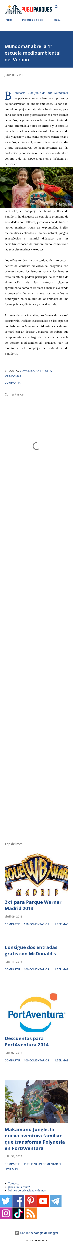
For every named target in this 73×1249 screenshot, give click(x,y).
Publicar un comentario (42, 1164)
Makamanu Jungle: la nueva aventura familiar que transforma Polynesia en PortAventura (35, 1138)
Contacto (13, 1183)
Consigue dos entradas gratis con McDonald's (31, 950)
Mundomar (13, 376)
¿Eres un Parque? (19, 1187)
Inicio (8, 20)
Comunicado (29, 371)
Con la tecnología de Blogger (38, 1233)
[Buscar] (56, 7)
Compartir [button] (12, 382)
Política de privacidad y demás (27, 1190)
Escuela (46, 371)
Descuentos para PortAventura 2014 (27, 1041)
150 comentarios (36, 924)
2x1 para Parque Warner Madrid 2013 (33, 905)
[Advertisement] (36, 667)
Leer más (61, 924)
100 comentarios (36, 969)
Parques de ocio (32, 20)
